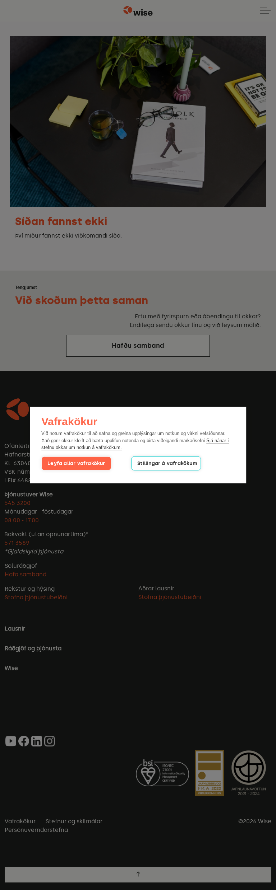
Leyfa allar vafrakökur (76, 463)
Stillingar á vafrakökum (167, 463)
